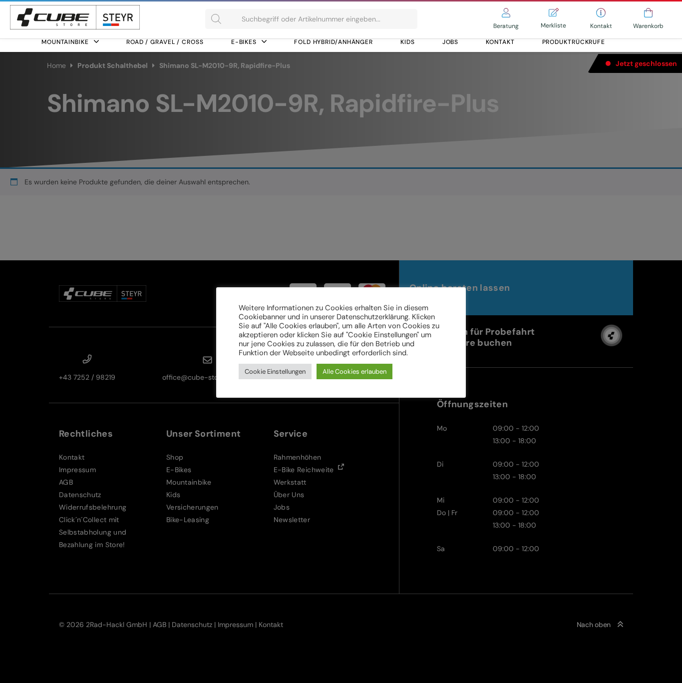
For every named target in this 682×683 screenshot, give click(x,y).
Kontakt (500, 42)
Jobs (450, 42)
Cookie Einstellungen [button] (275, 371)
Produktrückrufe (574, 42)
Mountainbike (65, 42)
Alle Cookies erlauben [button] (354, 371)
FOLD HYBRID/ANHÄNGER (333, 42)
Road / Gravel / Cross (165, 42)
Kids (407, 42)
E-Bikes (244, 42)
